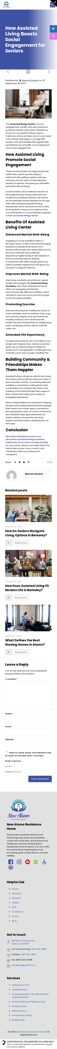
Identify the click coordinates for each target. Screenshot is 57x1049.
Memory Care (19, 1010)
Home (15, 888)
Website (9, 739)
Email (9, 726)
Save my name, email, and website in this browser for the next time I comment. (28, 754)
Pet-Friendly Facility (22, 1015)
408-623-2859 (38, 949)
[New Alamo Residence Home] (6, 5)
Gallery (15, 902)
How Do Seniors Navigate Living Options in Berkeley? (26, 533)
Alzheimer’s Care (21, 984)
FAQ (14, 907)
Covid (15, 916)
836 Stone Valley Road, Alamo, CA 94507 (23, 942)
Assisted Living (19, 989)
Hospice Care (19, 1006)
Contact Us (17, 911)
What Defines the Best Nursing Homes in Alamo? (25, 642)
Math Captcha (13, 761)
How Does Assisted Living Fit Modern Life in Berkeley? (27, 588)
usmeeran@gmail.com (23, 965)
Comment (11, 679)
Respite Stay (18, 1019)
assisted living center (25, 215)
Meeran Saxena (30, 80)
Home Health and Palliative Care (28, 1001)
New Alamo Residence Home (30, 1031)
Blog (14, 920)
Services (16, 898)
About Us (16, 893)
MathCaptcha (17, 772)
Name (9, 713)
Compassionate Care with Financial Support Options (30, 996)
